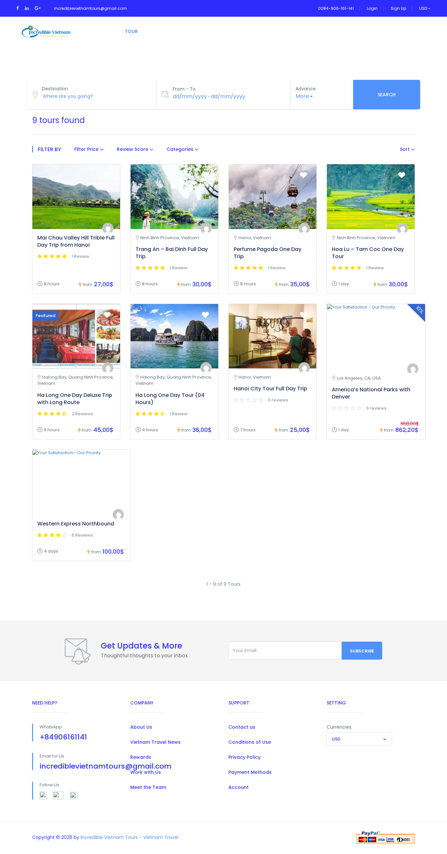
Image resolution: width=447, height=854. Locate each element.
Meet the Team (148, 787)
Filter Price (87, 149)
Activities (167, 31)
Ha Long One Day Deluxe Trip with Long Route (74, 398)
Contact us (241, 727)
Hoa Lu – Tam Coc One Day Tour (368, 252)
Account (238, 787)
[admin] (108, 228)
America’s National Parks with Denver (371, 393)
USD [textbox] (336, 739)
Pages (205, 31)
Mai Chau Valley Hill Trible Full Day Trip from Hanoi (76, 241)
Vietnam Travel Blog (288, 31)
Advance (305, 88)
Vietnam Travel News (155, 742)
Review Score (133, 149)
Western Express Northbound (75, 523)
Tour (131, 31)
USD (423, 8)
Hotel (237, 31)
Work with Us (145, 772)
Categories (181, 149)
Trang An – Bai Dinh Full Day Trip (171, 252)
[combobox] (359, 738)
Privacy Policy (244, 757)
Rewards (140, 757)
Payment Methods (250, 772)
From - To (184, 89)
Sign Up (398, 8)
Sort (405, 149)
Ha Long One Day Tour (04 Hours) (170, 398)
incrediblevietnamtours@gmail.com (90, 8)
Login (372, 8)
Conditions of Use (249, 742)
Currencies (339, 727)
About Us (141, 727)
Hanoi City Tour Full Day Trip (270, 388)
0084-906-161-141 (336, 8)
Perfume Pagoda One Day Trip (267, 252)
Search (387, 94)
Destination (55, 88)
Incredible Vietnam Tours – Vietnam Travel (129, 837)
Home (100, 31)
